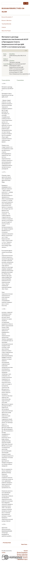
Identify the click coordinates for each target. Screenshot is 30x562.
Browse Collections (6, 20)
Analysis (4, 27)
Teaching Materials (6, 23)
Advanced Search (24, 3)
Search (27, 3)
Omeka (3, 552)
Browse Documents (7, 17)
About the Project (6, 30)
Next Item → (24, 544)
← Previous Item (6, 542)
